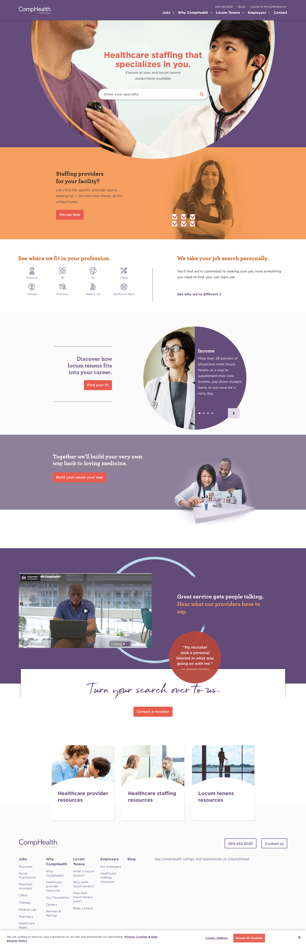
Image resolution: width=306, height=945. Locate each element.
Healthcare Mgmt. (27, 925)
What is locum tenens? (83, 873)
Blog (131, 859)
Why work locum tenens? (83, 884)
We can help (69, 215)
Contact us (274, 844)
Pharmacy (26, 916)
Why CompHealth (56, 861)
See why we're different (197, 294)
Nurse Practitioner (27, 875)
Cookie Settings (216, 938)
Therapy (25, 902)
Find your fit (98, 385)
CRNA (23, 895)
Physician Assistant (25, 886)
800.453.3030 (224, 6)
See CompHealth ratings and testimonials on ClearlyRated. (202, 859)
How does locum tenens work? (83, 897)
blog (241, 6)
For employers (110, 866)
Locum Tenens (79, 861)
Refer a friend (83, 908)
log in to (268, 6)
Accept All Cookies (249, 938)
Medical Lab (27, 909)
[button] (234, 413)
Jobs (23, 859)
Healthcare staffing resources (108, 877)
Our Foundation (57, 897)
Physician (25, 866)
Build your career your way (79, 477)
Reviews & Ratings (53, 913)
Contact (280, 13)
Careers (51, 904)
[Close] (299, 937)
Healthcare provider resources (54, 886)
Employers (109, 859)
